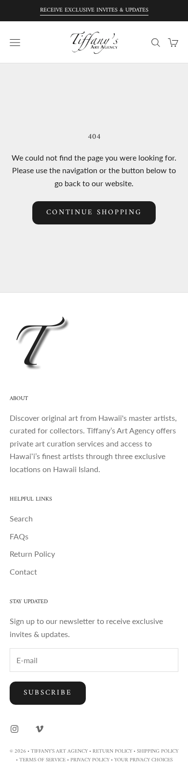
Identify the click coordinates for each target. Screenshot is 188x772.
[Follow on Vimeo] (39, 729)
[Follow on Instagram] (14, 729)
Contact (23, 571)
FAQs (19, 536)
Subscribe (48, 692)
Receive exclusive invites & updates (94, 10)
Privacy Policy (89, 760)
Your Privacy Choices (143, 760)
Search (21, 518)
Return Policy (32, 553)
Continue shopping (94, 212)
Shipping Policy (157, 751)
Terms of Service (42, 760)
